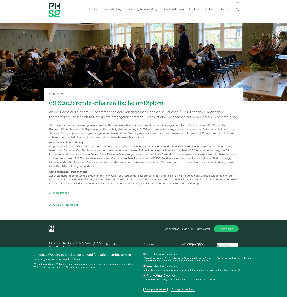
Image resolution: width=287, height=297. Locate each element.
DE (237, 2)
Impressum (89, 267)
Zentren (209, 9)
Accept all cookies (183, 289)
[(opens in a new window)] (193, 244)
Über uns (224, 9)
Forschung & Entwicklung (142, 9)
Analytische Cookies (162, 266)
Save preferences (155, 289)
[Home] (51, 231)
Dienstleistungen (173, 9)
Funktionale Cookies (162, 254)
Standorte (111, 244)
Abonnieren (226, 228)
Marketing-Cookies (161, 275)
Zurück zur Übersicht (65, 204)
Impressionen (60, 192)
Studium (93, 9)
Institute (194, 9)
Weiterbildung (112, 9)
